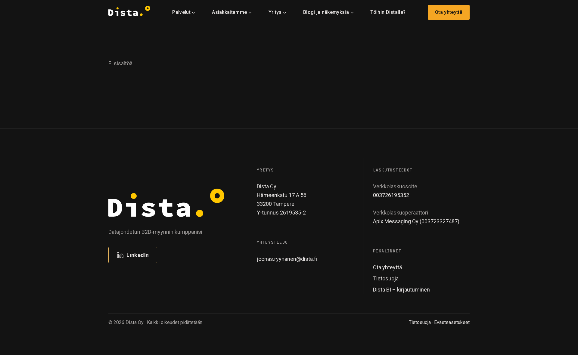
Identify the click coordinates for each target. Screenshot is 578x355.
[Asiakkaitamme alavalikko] (250, 12)
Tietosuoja (420, 322)
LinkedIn (137, 255)
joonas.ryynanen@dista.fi (287, 259)
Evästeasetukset (452, 322)
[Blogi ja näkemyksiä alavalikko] (352, 12)
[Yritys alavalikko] (284, 12)
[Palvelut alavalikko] (193, 12)
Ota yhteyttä (448, 12)
